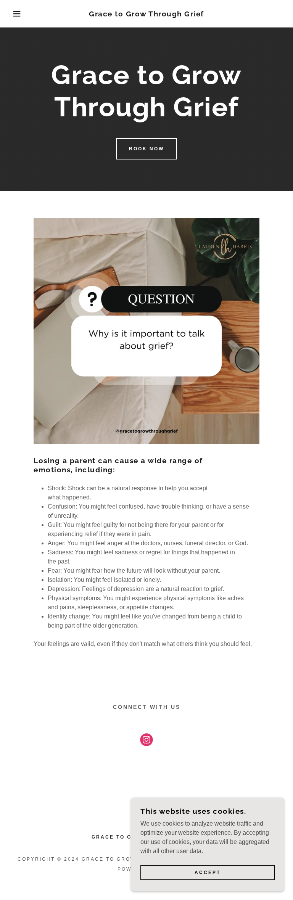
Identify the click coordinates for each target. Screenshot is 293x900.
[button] (14, 13)
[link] (146, 14)
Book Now (146, 148)
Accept (208, 872)
